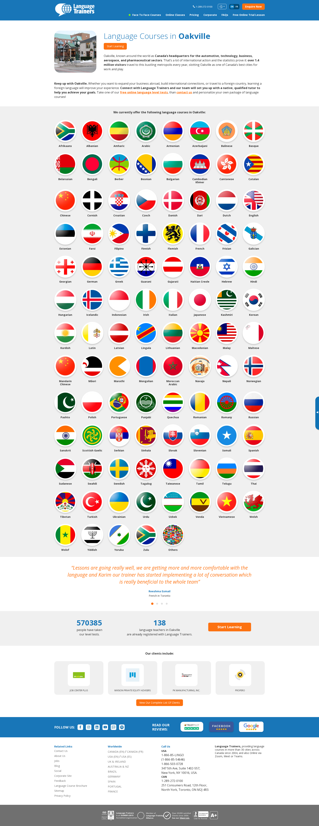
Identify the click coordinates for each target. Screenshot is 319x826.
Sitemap (59, 783)
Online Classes (175, 15)
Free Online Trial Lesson (249, 15)
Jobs (56, 754)
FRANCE (113, 784)
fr (237, 6)
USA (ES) (126, 749)
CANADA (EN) (116, 744)
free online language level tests (144, 92)
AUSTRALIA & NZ (118, 759)
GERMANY (114, 769)
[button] (152, 597)
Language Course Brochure (70, 778)
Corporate (210, 15)
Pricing (194, 15)
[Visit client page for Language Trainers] (178, 808)
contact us (184, 92)
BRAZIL (112, 764)
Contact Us (61, 744)
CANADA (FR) (135, 744)
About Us (59, 749)
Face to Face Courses (146, 15)
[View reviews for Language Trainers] (205, 808)
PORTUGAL (115, 779)
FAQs (225, 15)
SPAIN (111, 774)
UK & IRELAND (117, 754)
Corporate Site (63, 769)
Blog (57, 759)
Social (57, 764)
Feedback (60, 773)
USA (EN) (113, 749)
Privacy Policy (62, 788)
